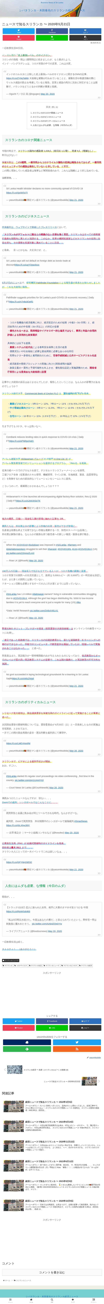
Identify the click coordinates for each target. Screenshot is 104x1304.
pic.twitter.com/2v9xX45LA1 (44, 610)
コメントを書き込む (52, 1272)
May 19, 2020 (36, 618)
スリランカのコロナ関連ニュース (48, 113)
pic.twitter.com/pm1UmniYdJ (29, 780)
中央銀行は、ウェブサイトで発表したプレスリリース (29, 227)
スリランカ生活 (36, 966)
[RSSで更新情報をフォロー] (77, 1049)
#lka (78, 602)
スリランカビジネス (70, 966)
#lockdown (33, 545)
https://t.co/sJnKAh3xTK (28, 501)
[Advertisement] (52, 993)
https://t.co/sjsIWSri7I (17, 192)
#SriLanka (61, 545)
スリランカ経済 (86, 966)
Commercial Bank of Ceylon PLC (41, 393)
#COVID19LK (85, 549)
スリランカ (8, 966)
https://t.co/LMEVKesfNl (18, 743)
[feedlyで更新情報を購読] (27, 1049)
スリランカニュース (12, 960)
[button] (96, 639)
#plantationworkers (15, 549)
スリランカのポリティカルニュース (49, 121)
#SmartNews (80, 821)
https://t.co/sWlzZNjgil (23, 678)
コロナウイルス (21, 966)
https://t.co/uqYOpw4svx (27, 265)
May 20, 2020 (48, 94)
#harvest (52, 549)
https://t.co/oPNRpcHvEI (21, 441)
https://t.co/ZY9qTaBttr (17, 78)
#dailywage (38, 594)
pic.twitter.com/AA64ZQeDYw (47, 924)
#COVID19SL (64, 549)
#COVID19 (22, 545)
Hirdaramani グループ (32, 459)
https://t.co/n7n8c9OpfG (21, 301)
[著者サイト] (27, 1042)
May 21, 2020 (76, 200)
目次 (48, 107)
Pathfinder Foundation (47, 282)
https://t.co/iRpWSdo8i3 (18, 911)
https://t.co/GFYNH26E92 (19, 862)
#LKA (74, 549)
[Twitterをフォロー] (77, 1042)
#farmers (72, 545)
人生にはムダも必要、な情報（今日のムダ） (53, 125)
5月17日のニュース (12, 282)
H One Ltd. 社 (61, 459)
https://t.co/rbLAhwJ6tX (18, 825)
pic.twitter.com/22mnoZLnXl (20, 553)
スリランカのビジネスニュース (47, 117)
